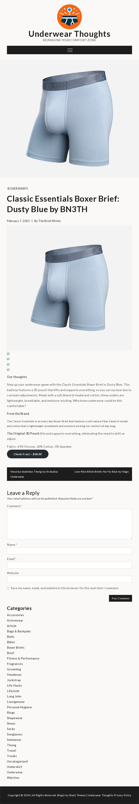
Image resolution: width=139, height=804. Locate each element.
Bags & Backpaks (19, 631)
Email (11, 559)
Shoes (11, 723)
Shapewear (15, 718)
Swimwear (14, 739)
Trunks (12, 756)
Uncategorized (17, 761)
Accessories (15, 615)
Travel (11, 750)
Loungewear (16, 702)
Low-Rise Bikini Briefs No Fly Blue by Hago (102, 471)
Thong (11, 745)
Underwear (15, 772)
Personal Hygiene (19, 707)
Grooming (14, 669)
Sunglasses (14, 734)
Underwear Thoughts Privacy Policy (109, 795)
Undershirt (14, 767)
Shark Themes (77, 795)
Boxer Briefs (18, 188)
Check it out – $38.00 (28, 454)
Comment (15, 506)
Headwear (14, 674)
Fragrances (15, 664)
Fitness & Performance (23, 658)
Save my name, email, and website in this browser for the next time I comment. (65, 588)
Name (12, 544)
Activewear (15, 620)
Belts (10, 636)
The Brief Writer (49, 221)
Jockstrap (14, 680)
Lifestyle (13, 691)
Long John (14, 696)
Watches (13, 777)
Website (13, 573)
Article (12, 626)
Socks (11, 729)
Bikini (11, 642)
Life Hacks (14, 685)
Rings (11, 712)
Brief (10, 653)
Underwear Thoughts (69, 33)
